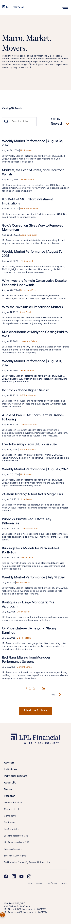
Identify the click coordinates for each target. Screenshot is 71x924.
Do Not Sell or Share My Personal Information (27, 862)
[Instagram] (29, 876)
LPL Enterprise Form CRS (16, 842)
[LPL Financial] (13, 7)
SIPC (22, 903)
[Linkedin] (14, 876)
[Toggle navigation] (65, 7)
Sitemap (64, 883)
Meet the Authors (35, 710)
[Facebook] (6, 876)
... (38, 688)
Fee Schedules (11, 829)
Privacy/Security (13, 849)
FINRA (16, 903)
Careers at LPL (11, 809)
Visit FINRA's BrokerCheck (17, 906)
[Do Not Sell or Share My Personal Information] (2, 914)
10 (43, 688)
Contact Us (10, 816)
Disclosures (10, 822)
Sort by (55, 119)
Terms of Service (51, 883)
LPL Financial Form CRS (16, 836)
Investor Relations (13, 802)
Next (54, 694)
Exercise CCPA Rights (15, 856)
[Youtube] (21, 876)
